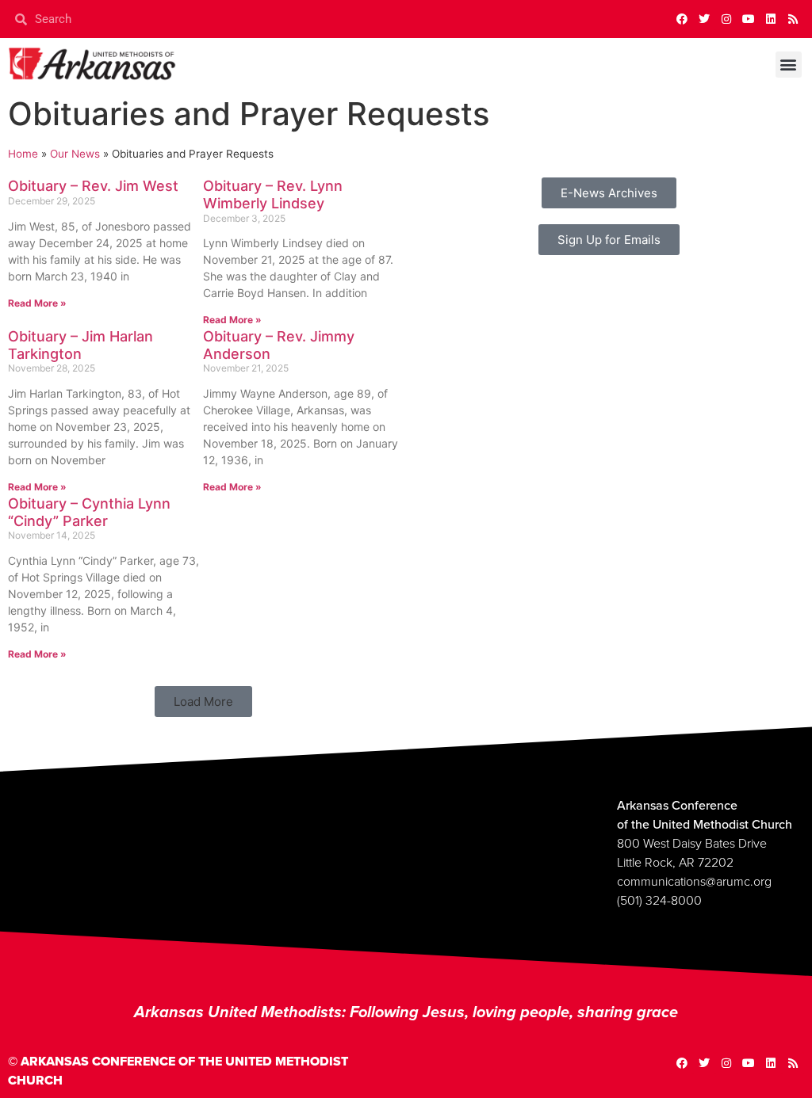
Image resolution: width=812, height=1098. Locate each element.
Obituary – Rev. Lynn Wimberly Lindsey (273, 194)
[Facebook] (682, 19)
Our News (75, 153)
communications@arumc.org (694, 882)
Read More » (37, 303)
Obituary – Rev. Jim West (93, 185)
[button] (789, 64)
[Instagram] (726, 19)
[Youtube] (748, 19)
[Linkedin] (771, 19)
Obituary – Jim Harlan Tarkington (80, 345)
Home (23, 153)
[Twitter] (704, 19)
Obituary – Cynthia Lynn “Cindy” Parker (89, 512)
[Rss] (793, 19)
